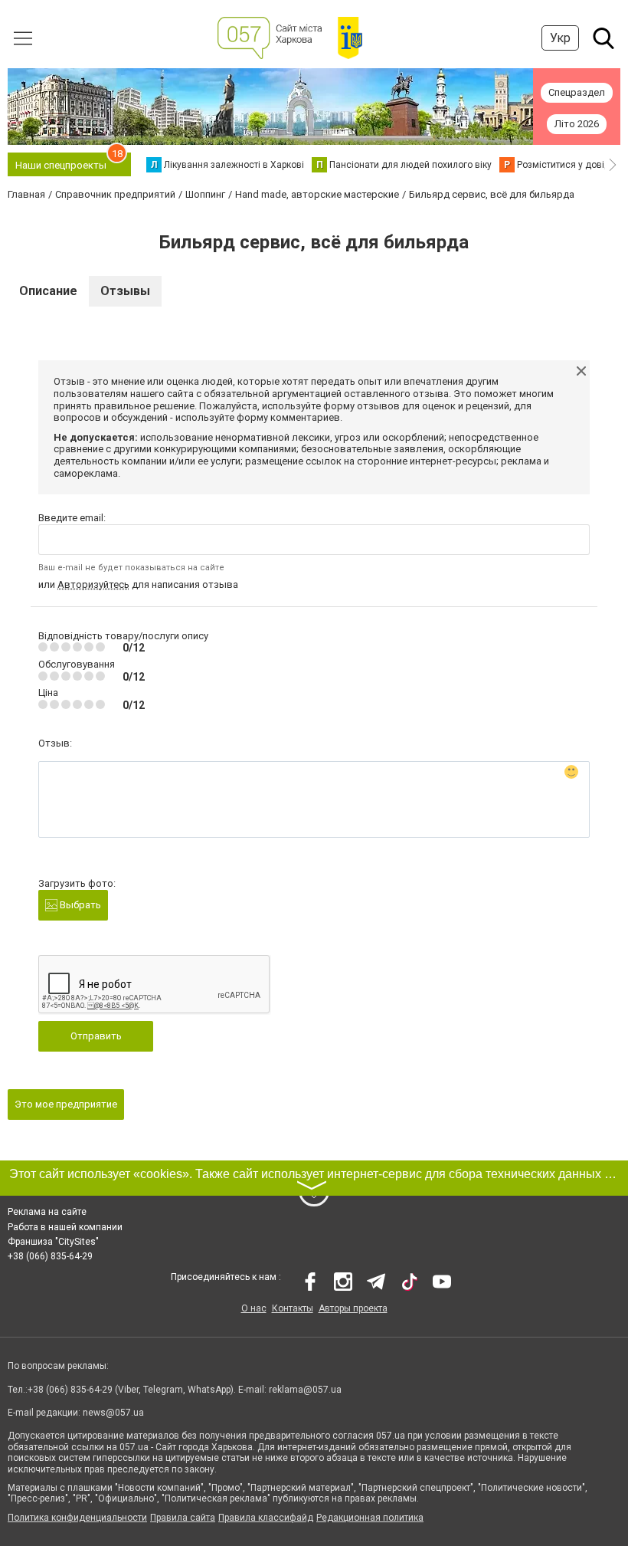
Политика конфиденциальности (77, 1517)
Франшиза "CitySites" (53, 1241)
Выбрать (79, 905)
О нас (254, 1308)
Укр (560, 38)
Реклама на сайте (47, 1211)
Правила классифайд (265, 1517)
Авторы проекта (353, 1308)
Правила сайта (182, 1517)
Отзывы (125, 291)
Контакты (292, 1308)
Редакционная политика (370, 1517)
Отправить (96, 1036)
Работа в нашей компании (65, 1227)
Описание (48, 291)
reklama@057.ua (305, 1389)
